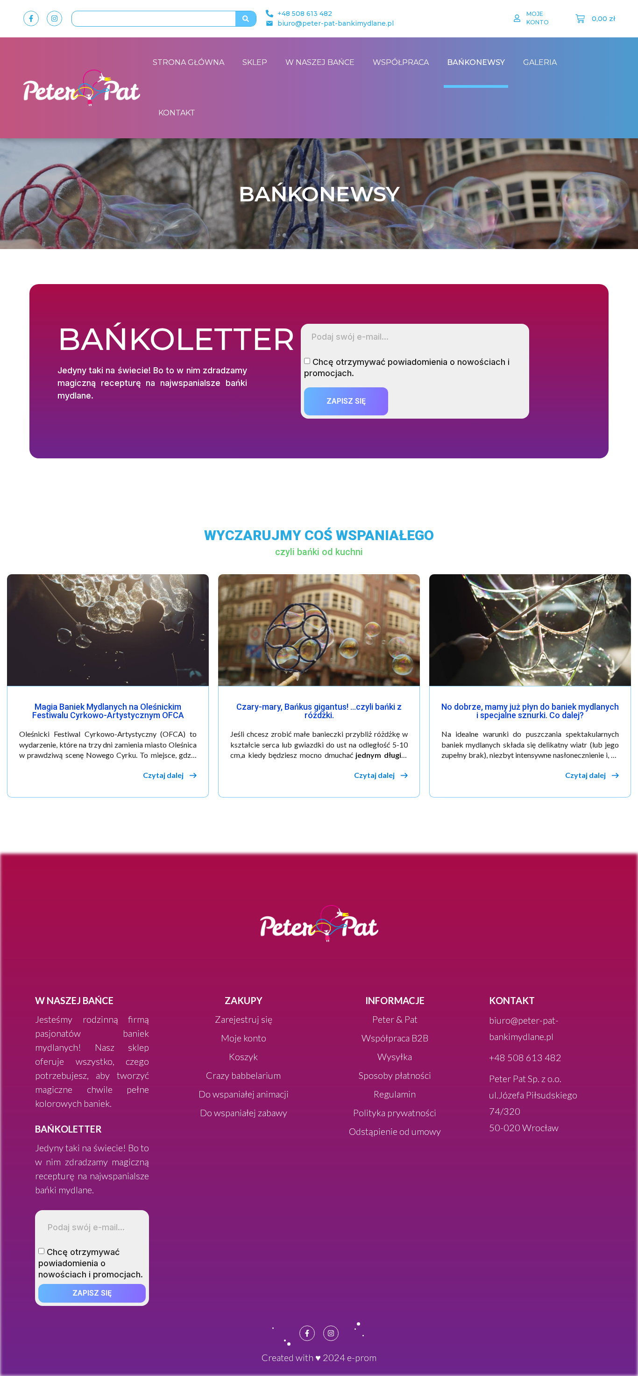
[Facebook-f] (31, 18)
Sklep (254, 62)
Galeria (540, 62)
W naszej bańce (319, 62)
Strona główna (188, 62)
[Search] (245, 18)
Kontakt (176, 112)
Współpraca (401, 62)
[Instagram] (54, 18)
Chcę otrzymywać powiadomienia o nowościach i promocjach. (90, 1263)
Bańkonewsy (476, 62)
